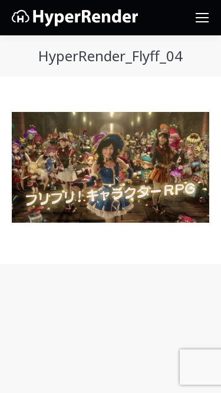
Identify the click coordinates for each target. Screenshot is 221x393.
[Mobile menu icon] (202, 18)
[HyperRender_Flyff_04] (110, 167)
